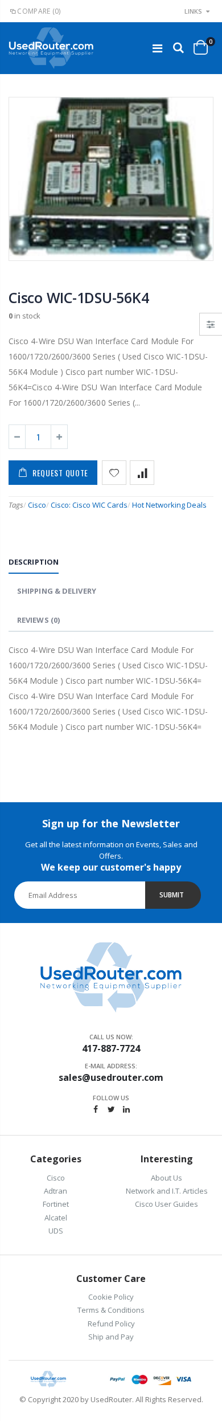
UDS (55, 1231)
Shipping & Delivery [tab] (56, 591)
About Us (166, 1178)
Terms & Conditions (111, 1310)
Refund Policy (111, 1323)
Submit (171, 895)
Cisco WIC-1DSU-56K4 (79, 297)
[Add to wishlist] (114, 472)
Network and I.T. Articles (167, 1191)
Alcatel (55, 1217)
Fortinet (56, 1204)
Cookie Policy (111, 1297)
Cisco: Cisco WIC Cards (89, 505)
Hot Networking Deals (169, 505)
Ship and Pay (111, 1337)
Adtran (55, 1191)
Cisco (37, 505)
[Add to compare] (142, 472)
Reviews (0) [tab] (38, 620)
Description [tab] (34, 562)
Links (193, 11)
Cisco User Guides (166, 1204)
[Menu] (157, 48)
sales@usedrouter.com (111, 1077)
